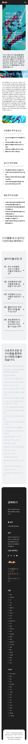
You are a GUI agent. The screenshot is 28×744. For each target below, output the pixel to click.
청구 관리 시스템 (9, 454)
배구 (11, 681)
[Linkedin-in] (8, 555)
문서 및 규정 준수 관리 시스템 (14, 389)
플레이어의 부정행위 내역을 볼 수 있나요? (14, 309)
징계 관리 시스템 (9, 450)
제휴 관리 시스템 (9, 443)
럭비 (11, 679)
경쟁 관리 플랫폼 (9, 375)
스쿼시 (11, 692)
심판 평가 (12, 642)
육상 (11, 694)
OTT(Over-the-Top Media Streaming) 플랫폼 (14, 371)
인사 (11, 623)
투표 (11, 663)
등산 (11, 676)
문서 (11, 618)
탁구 (11, 702)
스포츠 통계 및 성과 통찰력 (13, 428)
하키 (11, 710)
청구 (11, 605)
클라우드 (12, 607)
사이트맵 (12, 715)
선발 (11, 647)
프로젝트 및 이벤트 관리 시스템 (14, 474)
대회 (11, 610)
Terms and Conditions (14, 739)
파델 (11, 708)
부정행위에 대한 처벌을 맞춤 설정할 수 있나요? (14, 284)
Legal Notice (18, 737)
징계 (11, 615)
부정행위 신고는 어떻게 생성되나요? (14, 296)
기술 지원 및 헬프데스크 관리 (14, 382)
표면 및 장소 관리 (10, 470)
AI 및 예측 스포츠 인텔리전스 (14, 366)
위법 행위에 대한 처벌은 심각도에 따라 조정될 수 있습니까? (14, 323)
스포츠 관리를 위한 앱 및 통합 (14, 407)
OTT (11, 631)
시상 (11, 602)
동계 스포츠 (12, 673)
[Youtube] (16, 555)
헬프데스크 (12, 621)
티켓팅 (11, 655)
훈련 (11, 657)
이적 (11, 660)
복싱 (11, 687)
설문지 (11, 636)
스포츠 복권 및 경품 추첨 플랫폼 (14, 417)
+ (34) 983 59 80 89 (13, 526)
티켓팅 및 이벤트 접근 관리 (13, 466)
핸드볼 (11, 713)
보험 (11, 626)
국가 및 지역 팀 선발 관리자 (13, 379)
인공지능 (12, 597)
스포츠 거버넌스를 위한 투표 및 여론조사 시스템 (13, 402)
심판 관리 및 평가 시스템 (12, 437)
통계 (11, 649)
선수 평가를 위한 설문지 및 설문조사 (14, 393)
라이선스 (12, 628)
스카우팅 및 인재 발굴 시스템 (14, 398)
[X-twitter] (14, 555)
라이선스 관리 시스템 (11, 385)
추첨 (11, 639)
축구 (11, 697)
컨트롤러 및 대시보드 (11, 457)
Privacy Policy (10, 737)
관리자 (11, 613)
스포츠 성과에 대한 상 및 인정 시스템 (14, 423)
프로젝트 (12, 634)
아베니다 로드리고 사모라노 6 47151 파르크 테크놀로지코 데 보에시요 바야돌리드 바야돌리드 (14, 541)
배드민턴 (12, 684)
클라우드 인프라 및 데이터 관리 (14, 461)
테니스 (11, 705)
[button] (14, 270)
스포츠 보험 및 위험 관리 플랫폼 (14, 411)
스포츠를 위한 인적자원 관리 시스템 (13, 432)
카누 (11, 700)
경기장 (11, 652)
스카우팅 (12, 644)
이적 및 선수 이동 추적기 (12, 440)
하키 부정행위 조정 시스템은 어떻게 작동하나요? (14, 270)
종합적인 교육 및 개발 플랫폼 (14, 447)
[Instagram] (11, 555)
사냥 (11, 689)
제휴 (11, 594)
